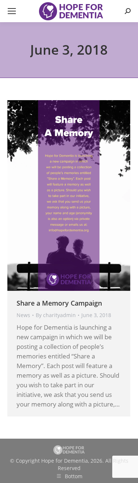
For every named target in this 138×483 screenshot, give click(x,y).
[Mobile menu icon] (11, 11)
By (56, 315)
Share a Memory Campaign (59, 303)
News (23, 315)
